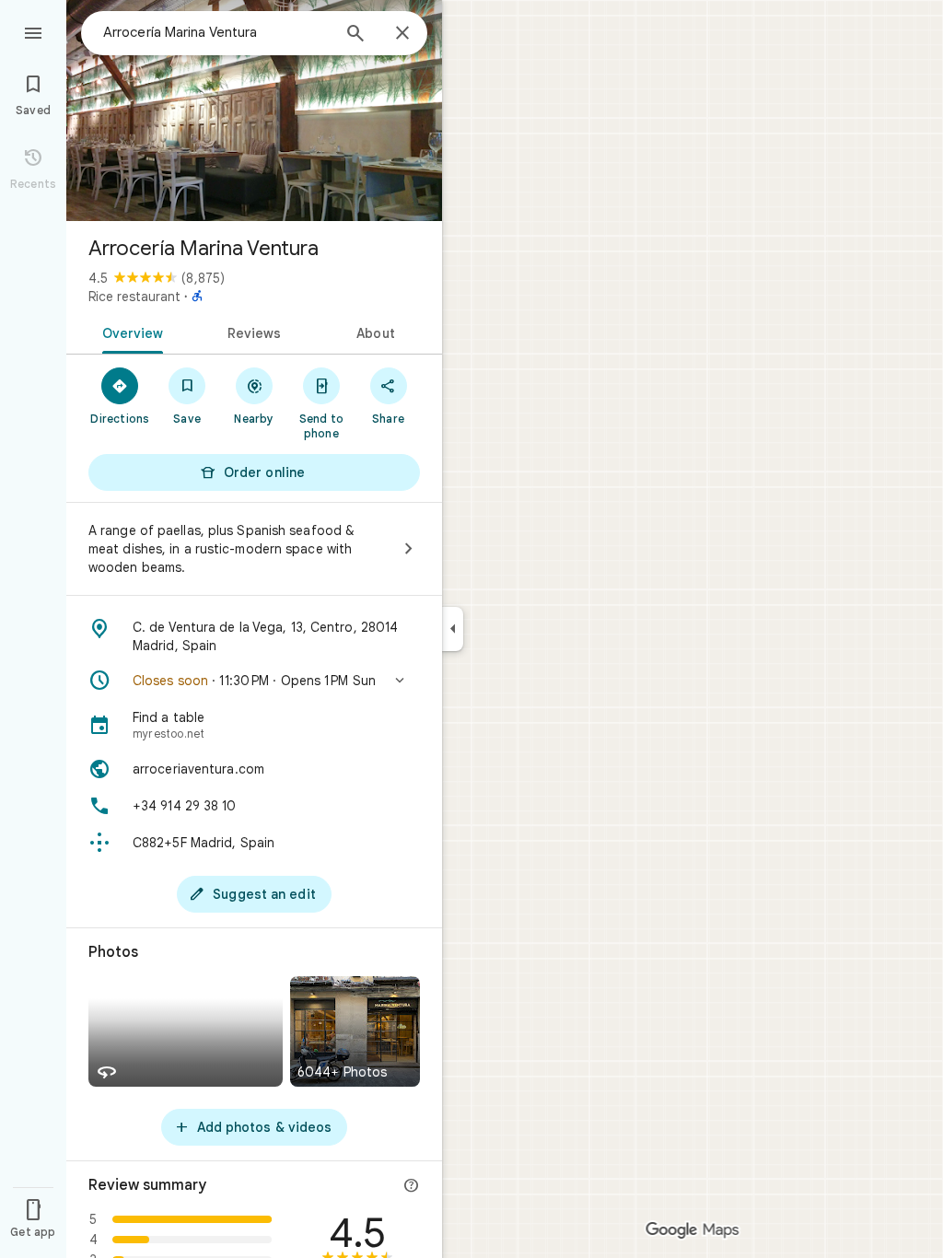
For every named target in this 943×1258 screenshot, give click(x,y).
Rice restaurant (134, 296)
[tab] (129, 331)
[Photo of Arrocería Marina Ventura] (254, 110)
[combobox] (216, 32)
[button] (254, 680)
